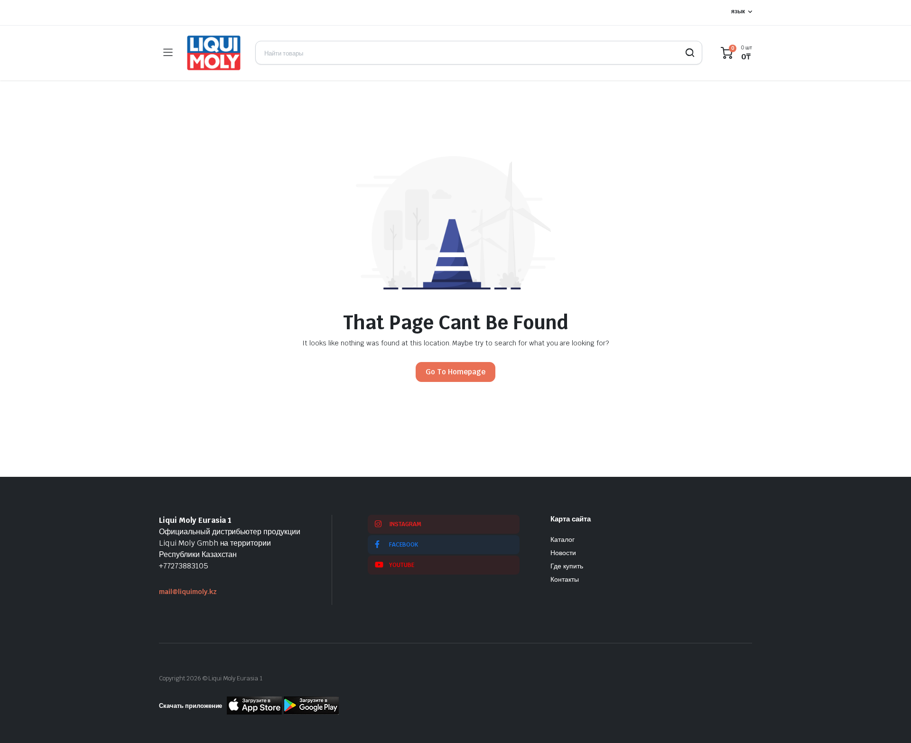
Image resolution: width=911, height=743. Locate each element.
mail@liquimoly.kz (188, 591)
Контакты (564, 579)
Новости (563, 552)
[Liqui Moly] (213, 53)
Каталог (562, 539)
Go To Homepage (455, 371)
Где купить (566, 566)
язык (738, 11)
